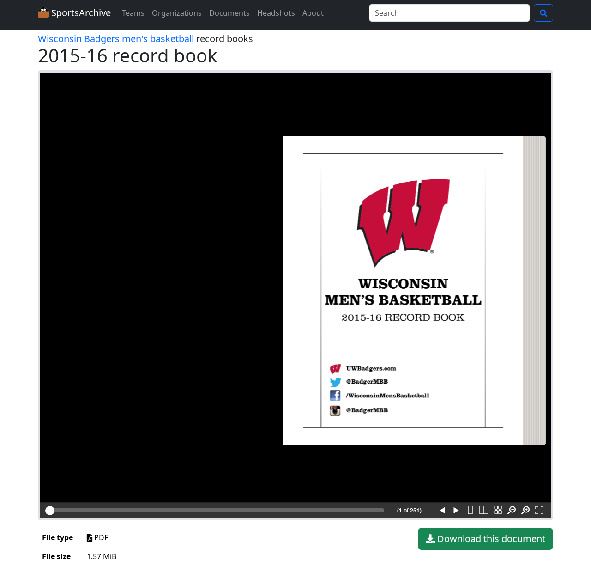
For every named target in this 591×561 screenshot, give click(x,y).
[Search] (543, 13)
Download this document (490, 538)
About (313, 13)
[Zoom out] (512, 511)
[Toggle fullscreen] (539, 511)
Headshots (276, 13)
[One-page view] (470, 511)
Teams (133, 13)
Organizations (177, 13)
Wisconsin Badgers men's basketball (116, 38)
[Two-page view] (484, 511)
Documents (229, 13)
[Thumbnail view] (498, 511)
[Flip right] (456, 511)
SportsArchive (80, 12)
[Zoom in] (525, 511)
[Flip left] (442, 511)
